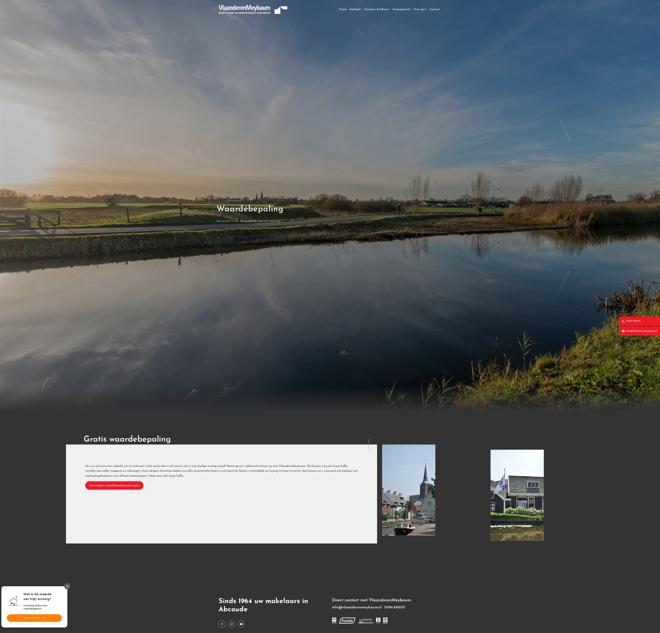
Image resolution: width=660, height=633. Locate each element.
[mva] (385, 621)
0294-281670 (633, 321)
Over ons (419, 9)
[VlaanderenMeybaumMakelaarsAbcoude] (222, 624)
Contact (435, 9)
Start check (32, 618)
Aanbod (355, 9)
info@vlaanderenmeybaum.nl (641, 331)
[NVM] (334, 621)
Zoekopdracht (402, 9)
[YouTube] (241, 624)
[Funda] (347, 621)
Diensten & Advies (376, 9)
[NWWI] (365, 621)
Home (343, 9)
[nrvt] (378, 621)
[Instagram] (231, 624)
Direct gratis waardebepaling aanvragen (114, 485)
